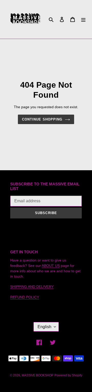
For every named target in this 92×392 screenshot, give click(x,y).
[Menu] (83, 19)
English (44, 327)
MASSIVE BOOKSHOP (37, 375)
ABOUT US (51, 266)
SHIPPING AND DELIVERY (32, 287)
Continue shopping (42, 119)
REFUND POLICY (24, 297)
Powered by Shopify (68, 375)
